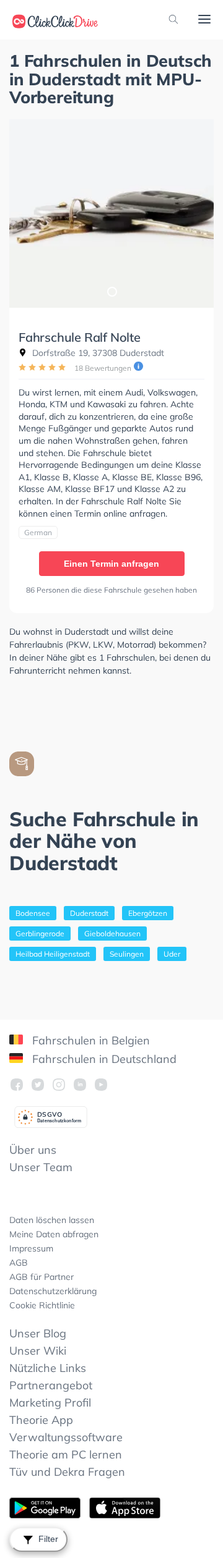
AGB (18, 1262)
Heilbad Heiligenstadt (52, 954)
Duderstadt (89, 913)
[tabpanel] (111, 213)
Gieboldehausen (112, 933)
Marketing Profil (50, 1402)
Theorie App (41, 1420)
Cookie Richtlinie (42, 1305)
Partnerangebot (50, 1385)
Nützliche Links (47, 1368)
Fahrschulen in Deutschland (103, 1059)
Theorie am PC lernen (65, 1454)
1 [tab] (111, 291)
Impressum (31, 1248)
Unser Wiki (37, 1351)
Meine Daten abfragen (53, 1234)
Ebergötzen (147, 913)
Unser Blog (37, 1333)
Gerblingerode (39, 933)
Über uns (32, 1150)
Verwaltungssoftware (66, 1437)
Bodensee (32, 913)
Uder (172, 954)
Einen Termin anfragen (111, 564)
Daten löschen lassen (51, 1220)
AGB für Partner (41, 1276)
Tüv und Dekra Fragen (67, 1472)
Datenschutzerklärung (53, 1291)
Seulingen (127, 954)
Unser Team (40, 1167)
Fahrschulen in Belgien (89, 1040)
